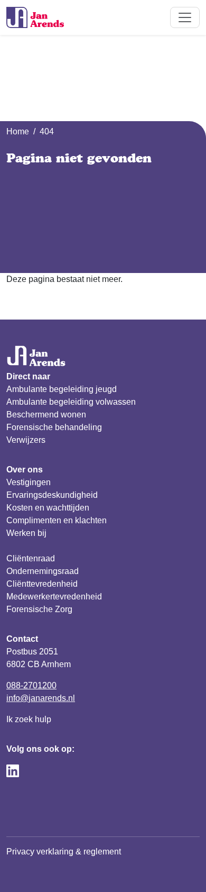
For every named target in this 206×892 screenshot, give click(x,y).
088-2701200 (31, 685)
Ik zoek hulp (28, 719)
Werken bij (26, 533)
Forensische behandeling (54, 427)
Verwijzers (25, 439)
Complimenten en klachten (56, 520)
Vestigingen (28, 482)
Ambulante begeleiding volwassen (71, 401)
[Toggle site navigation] (185, 17)
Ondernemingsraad (42, 571)
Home (17, 131)
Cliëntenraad (30, 558)
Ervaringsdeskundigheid (52, 494)
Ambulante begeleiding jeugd (61, 389)
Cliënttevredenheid (42, 583)
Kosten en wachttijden (47, 507)
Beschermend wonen (46, 414)
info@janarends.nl (40, 698)
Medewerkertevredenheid (54, 596)
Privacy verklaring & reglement (63, 851)
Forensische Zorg (39, 609)
